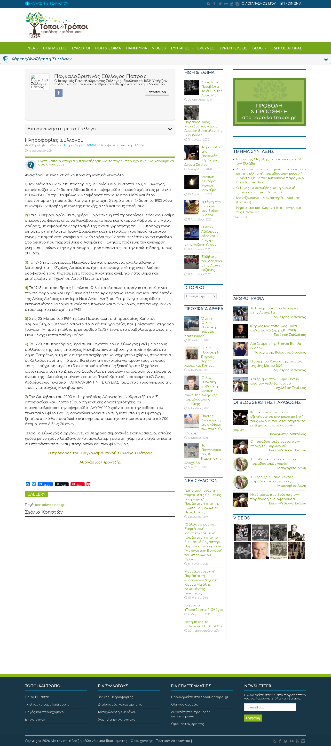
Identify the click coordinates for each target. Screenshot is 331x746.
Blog (257, 48)
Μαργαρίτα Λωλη (291, 468)
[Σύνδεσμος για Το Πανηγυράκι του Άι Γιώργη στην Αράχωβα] (191, 457)
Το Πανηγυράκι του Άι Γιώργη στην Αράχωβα (202, 454)
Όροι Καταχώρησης (187, 724)
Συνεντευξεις (233, 48)
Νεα (31, 48)
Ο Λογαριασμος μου (259, 3)
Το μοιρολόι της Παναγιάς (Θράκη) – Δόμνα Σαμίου (202, 156)
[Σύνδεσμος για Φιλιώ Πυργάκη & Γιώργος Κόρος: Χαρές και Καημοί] (191, 359)
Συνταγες (180, 48)
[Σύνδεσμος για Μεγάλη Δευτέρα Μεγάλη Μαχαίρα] (191, 188)
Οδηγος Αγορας (286, 48)
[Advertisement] (269, 258)
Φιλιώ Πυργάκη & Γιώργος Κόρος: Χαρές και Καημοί (201, 356)
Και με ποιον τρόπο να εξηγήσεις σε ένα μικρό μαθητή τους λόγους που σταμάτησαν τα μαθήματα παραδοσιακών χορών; (269, 421)
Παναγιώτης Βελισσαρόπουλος (279, 352)
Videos (159, 48)
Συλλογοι (80, 48)
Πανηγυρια (136, 48)
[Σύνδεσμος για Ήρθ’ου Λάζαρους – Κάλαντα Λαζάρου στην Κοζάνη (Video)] (191, 238)
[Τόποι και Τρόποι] (56, 35)
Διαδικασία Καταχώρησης (120, 704)
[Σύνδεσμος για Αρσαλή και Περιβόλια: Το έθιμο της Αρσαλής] (191, 93)
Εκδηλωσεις (55, 48)
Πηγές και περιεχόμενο (44, 712)
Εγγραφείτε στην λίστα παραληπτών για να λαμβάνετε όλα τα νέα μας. (275, 696)
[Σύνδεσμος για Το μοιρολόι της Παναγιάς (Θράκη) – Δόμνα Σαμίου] (191, 158)
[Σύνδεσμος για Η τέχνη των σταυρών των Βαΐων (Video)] (191, 213)
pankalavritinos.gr (50, 505)
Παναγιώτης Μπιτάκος (287, 434)
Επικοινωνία (35, 719)
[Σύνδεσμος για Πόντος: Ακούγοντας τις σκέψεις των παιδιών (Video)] (191, 427)
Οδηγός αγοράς (184, 704)
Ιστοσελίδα (157, 92)
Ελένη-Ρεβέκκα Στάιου (287, 450)
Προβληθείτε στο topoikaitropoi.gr (200, 697)
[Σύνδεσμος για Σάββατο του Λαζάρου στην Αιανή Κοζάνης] (191, 268)
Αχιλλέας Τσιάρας (291, 388)
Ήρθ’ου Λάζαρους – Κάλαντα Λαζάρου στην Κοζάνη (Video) (202, 236)
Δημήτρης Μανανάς (290, 317)
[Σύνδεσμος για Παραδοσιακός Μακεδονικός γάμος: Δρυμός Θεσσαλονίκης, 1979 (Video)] (191, 119)
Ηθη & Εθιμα (108, 48)
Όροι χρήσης (142, 741)
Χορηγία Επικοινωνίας (116, 719)
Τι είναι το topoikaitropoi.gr (48, 704)
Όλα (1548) (242, 217)
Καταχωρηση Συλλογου (49, 3)
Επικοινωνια (290, 3)
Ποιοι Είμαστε (37, 697)
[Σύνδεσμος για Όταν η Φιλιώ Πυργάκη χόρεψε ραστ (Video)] (191, 330)
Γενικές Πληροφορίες (115, 697)
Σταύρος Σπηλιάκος (290, 335)
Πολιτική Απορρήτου (173, 741)
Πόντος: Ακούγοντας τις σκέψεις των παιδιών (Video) (203, 424)
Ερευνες (205, 48)
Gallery (36, 494)
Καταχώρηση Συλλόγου (117, 712)
